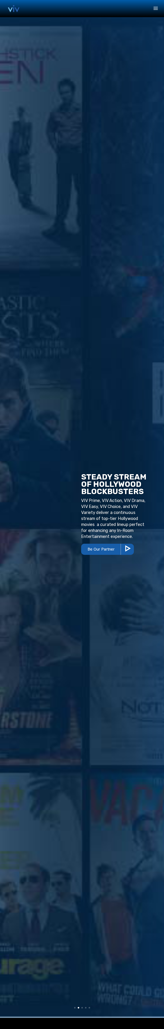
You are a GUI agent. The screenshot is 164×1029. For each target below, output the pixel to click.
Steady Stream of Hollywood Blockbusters (113, 484)
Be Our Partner (101, 549)
